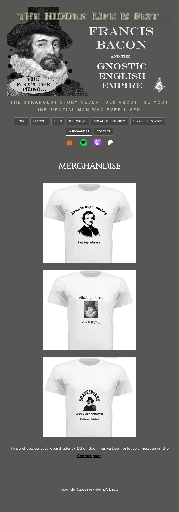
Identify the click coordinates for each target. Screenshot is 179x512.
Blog (58, 121)
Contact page (89, 456)
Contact (103, 131)
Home (21, 121)
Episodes (39, 121)
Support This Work (148, 121)
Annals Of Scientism (109, 121)
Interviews (77, 121)
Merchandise (79, 131)
